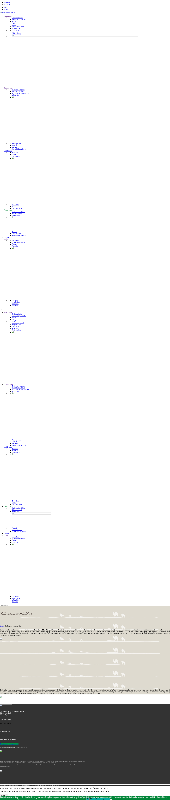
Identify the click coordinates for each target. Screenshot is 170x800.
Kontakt (6, 9)
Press (5, 7)
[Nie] (111, 799)
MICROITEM (48, 785)
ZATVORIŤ (4, 795)
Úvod (2, 626)
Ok (88, 799)
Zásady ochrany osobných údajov (9, 744)
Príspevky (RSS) (34, 785)
